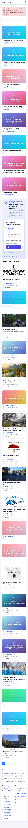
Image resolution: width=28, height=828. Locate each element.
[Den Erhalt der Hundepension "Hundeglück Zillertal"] (14, 79)
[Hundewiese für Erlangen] (14, 186)
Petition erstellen (14, 247)
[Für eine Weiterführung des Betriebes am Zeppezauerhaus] (14, 36)
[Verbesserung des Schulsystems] (14, 144)
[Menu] (25, 2)
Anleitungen (6, 786)
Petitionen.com (6, 2)
